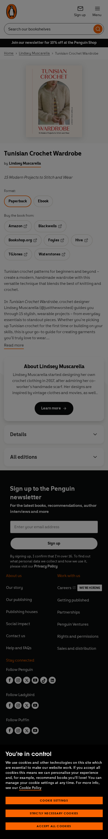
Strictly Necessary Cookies (54, 813)
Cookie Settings (54, 800)
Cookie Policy (30, 788)
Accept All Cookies (54, 826)
